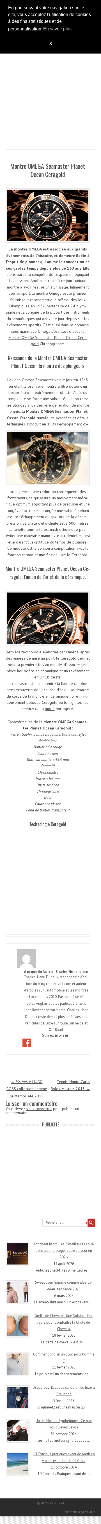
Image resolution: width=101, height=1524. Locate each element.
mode (50, 708)
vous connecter (39, 1108)
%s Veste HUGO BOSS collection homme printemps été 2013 (26, 1088)
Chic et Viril (56, 1503)
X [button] (50, 43)
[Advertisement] (50, 98)
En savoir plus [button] (57, 28)
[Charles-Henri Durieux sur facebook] (27, 1042)
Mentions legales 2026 (80, 1512)
